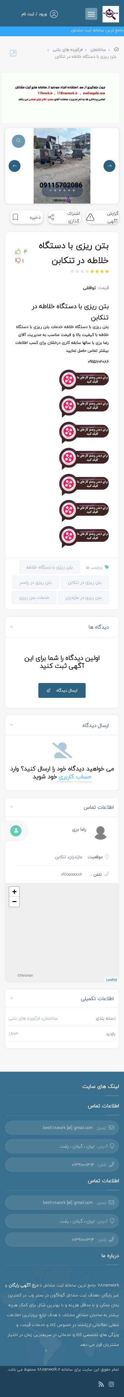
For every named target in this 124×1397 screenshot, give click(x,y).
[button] (51, 190)
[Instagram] (111, 1385)
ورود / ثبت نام (34, 14)
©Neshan (25, 975)
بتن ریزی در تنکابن (85, 582)
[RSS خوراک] (101, 1385)
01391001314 (83, 1164)
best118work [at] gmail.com (68, 1127)
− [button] (14, 901)
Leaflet (111, 979)
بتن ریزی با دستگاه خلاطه (49, 567)
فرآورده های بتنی (68, 49)
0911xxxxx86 (71, 874)
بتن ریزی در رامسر (36, 582)
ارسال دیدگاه (67, 690)
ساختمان (98, 49)
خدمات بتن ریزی (34, 597)
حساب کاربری (74, 776)
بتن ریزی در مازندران (83, 597)
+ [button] (14, 892)
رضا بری (79, 829)
